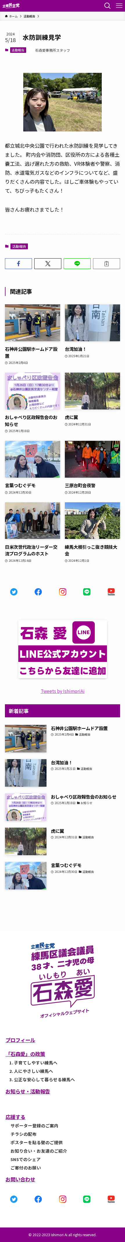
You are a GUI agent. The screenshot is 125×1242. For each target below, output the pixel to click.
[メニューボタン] (119, 6)
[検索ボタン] (107, 6)
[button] (18, 263)
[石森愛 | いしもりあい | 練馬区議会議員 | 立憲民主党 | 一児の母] (11, 6)
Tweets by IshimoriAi (63, 691)
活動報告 (18, 50)
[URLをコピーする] (106, 263)
